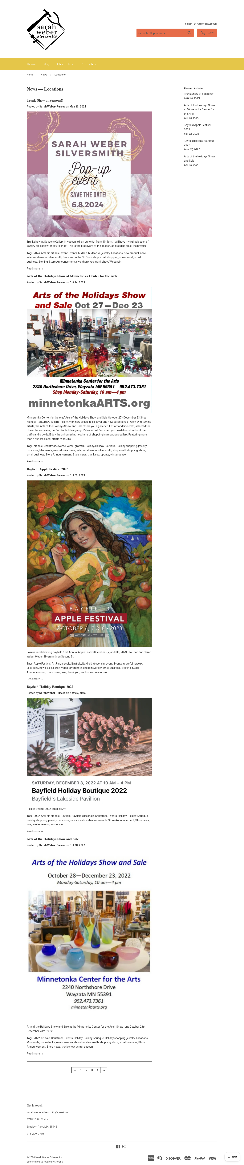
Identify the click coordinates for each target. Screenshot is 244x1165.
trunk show (101, 261)
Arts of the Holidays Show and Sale (53, 838)
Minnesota (45, 450)
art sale (55, 253)
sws (78, 261)
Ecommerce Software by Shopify (45, 1161)
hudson (82, 253)
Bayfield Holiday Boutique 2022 (50, 686)
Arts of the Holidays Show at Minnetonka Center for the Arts (72, 275)
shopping (112, 257)
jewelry (106, 253)
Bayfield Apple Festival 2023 (47, 468)
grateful (79, 445)
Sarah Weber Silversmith (48, 1157)
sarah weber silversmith (47, 257)
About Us (63, 64)
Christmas (50, 445)
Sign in (188, 23)
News (44, 74)
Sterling (43, 261)
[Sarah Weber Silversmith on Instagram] (124, 1147)
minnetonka (60, 450)
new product (131, 253)
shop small (99, 257)
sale (29, 257)
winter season (118, 454)
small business (35, 454)
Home (31, 64)
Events (73, 253)
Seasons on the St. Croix (77, 257)
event (64, 253)
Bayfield (76, 663)
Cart (210, 32)
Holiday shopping (127, 445)
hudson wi (94, 253)
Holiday (90, 445)
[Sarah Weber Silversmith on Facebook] (118, 1147)
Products (87, 64)
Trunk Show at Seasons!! (45, 100)
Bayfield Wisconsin (93, 663)
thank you (88, 261)
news (143, 253)
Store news (80, 454)
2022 (37, 815)
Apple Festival (42, 663)
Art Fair (45, 253)
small (130, 257)
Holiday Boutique (105, 445)
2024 (37, 253)
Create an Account (207, 23)
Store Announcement (62, 261)
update (105, 454)
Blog (46, 64)
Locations (117, 253)
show (122, 257)
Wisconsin (115, 261)
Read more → (35, 268)
